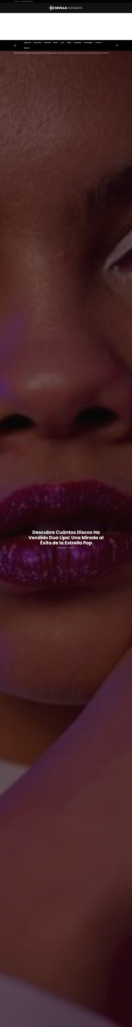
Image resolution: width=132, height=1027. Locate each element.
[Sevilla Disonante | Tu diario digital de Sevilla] (66, 8)
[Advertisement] (66, 26)
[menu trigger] (16, 45)
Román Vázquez (62, 547)
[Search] (117, 45)
